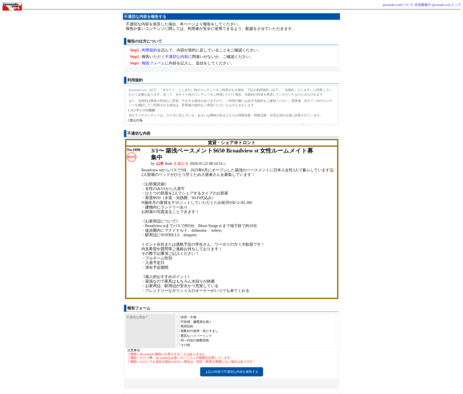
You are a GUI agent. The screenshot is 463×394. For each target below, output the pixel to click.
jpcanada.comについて (398, 5)
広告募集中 (423, 5)
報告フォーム (153, 63)
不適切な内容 (176, 57)
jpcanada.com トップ (446, 5)
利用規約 (149, 50)
